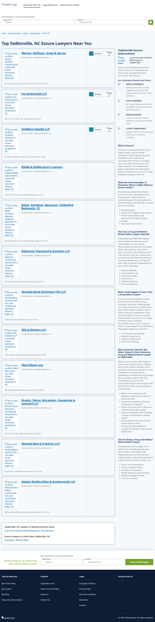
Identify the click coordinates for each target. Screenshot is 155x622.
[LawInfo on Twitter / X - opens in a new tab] (130, 581)
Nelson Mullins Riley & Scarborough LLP (48, 481)
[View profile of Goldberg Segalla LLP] (12, 140)
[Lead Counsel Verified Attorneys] (123, 60)
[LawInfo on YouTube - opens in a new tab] (140, 581)
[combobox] (38, 22)
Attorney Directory (14, 33)
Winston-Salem (22, 540)
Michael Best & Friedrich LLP (40, 443)
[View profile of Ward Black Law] (12, 374)
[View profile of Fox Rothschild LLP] (12, 103)
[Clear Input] (71, 22)
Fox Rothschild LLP (34, 94)
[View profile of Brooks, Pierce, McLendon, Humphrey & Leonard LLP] (12, 414)
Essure (25, 33)
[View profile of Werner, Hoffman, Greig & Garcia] (12, 65)
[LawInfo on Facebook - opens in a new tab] (120, 581)
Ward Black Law (32, 365)
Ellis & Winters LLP (33, 330)
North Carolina (35, 33)
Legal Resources (50, 5)
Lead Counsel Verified (69, 5)
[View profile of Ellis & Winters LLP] (12, 339)
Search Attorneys (139, 562)
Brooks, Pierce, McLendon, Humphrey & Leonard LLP (48, 401)
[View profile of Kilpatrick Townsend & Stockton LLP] (12, 263)
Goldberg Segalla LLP (35, 129)
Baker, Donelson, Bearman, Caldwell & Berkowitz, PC (47, 206)
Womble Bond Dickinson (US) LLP (43, 292)
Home (4, 33)
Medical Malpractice (31, 530)
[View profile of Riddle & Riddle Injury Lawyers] (12, 178)
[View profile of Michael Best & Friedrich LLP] (12, 454)
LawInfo (44, 576)
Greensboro (10, 540)
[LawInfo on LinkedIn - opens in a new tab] (150, 581)
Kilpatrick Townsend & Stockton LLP (45, 251)
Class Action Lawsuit (13, 530)
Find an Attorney (9, 576)
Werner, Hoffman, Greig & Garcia (43, 53)
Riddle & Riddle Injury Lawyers (42, 167)
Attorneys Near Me (31, 5)
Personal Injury (47, 530)
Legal (81, 576)
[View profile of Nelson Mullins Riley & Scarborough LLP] (12, 494)
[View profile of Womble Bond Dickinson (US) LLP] (12, 303)
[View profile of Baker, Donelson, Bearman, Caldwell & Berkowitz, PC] (12, 220)
